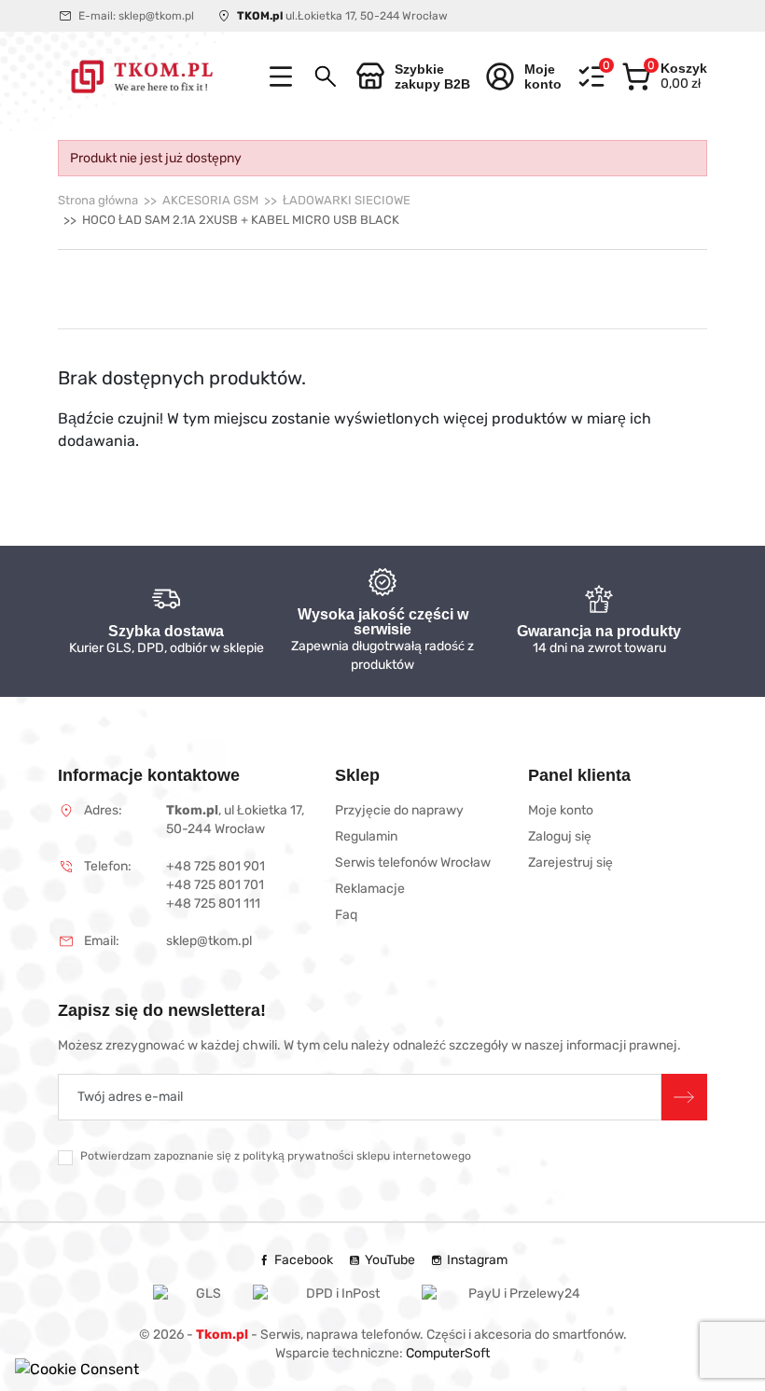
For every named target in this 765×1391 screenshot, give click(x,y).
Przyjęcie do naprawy (399, 810)
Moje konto (560, 810)
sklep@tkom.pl (156, 15)
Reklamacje (370, 889)
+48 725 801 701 (215, 885)
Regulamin (366, 836)
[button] (326, 76)
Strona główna (98, 200)
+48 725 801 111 (213, 903)
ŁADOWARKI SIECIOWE (346, 200)
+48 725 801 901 (215, 866)
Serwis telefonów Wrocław (413, 862)
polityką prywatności (298, 1155)
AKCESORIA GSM (210, 200)
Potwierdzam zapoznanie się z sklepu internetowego (275, 1155)
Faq (346, 915)
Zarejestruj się (570, 862)
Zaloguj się (559, 836)
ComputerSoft (448, 1353)
